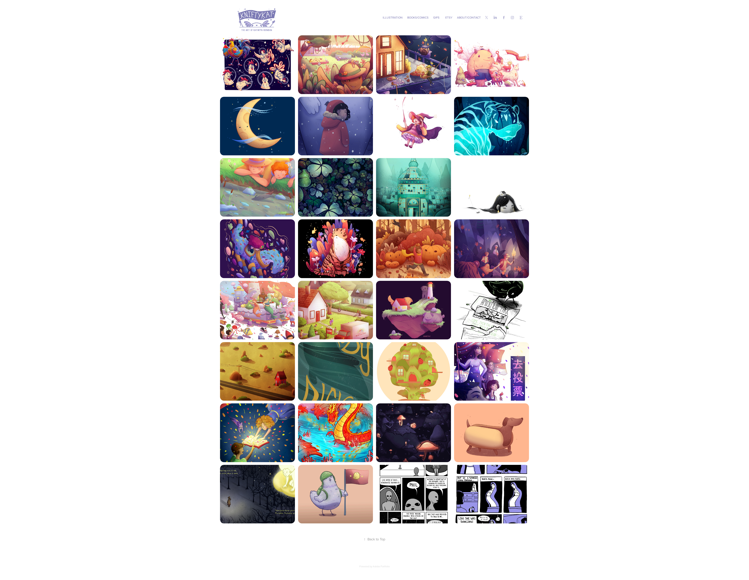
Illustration (393, 17)
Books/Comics (418, 17)
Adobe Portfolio (381, 566)
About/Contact (469, 17)
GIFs (436, 17)
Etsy (448, 17)
